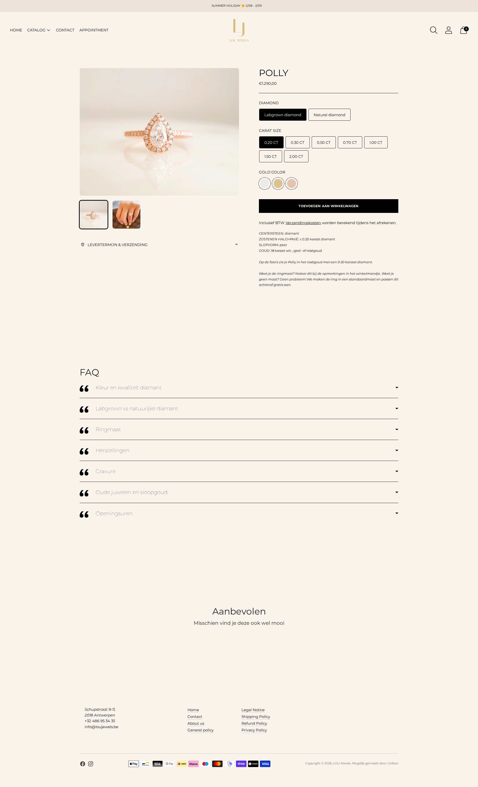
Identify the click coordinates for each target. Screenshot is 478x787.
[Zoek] (434, 30)
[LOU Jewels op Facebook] (83, 764)
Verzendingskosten (303, 222)
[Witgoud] (265, 183)
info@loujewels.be (101, 726)
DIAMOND (269, 102)
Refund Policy (254, 723)
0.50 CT (324, 142)
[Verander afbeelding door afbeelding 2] (126, 215)
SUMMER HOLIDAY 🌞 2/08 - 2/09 (237, 5)
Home (193, 709)
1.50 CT (270, 156)
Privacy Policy (254, 730)
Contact (194, 716)
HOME (16, 30)
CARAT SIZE (270, 130)
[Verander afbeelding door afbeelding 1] (94, 215)
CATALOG (36, 30)
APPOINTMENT (94, 30)
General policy (200, 730)
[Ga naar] (449, 30)
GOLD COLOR (272, 172)
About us (195, 723)
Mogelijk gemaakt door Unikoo (375, 763)
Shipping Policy (255, 716)
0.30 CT (297, 142)
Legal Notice (253, 709)
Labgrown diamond (282, 114)
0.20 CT (271, 142)
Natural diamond (329, 114)
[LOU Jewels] (239, 30)
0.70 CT (350, 142)
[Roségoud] (292, 183)
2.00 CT (296, 156)
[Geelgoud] (278, 183)
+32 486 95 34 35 (100, 720)
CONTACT (65, 30)
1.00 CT (375, 142)
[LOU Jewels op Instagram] (91, 764)
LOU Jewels (342, 763)
